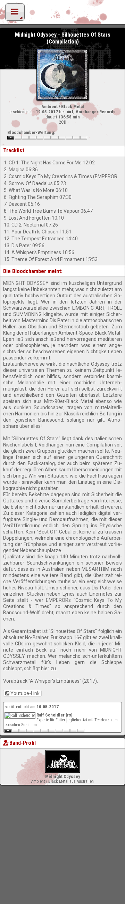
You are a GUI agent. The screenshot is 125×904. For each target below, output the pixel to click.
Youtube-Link (25, 693)
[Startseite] (62, 14)
